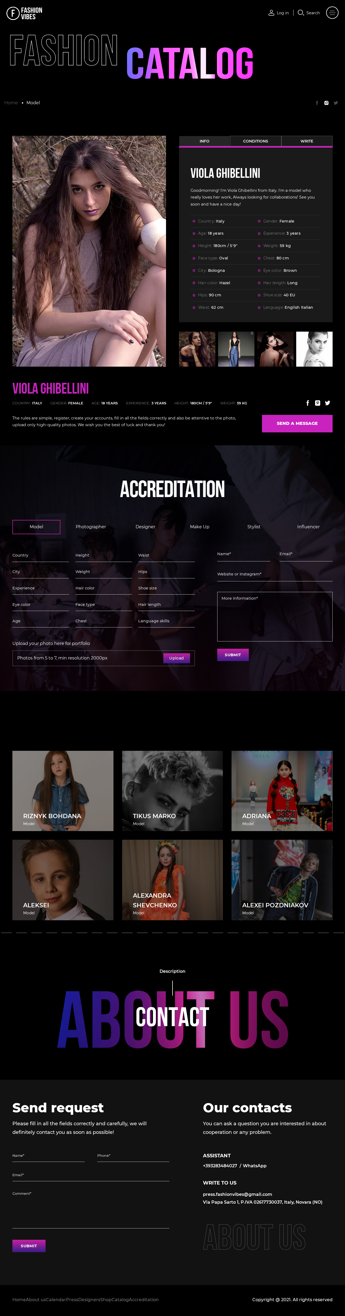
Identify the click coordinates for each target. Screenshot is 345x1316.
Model (33, 102)
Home (11, 102)
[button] (6, 932)
